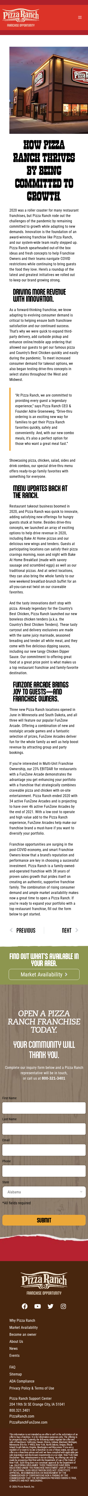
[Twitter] (50, 1306)
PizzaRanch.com (21, 1416)
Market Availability (23, 1327)
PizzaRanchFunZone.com (28, 1422)
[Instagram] (63, 1306)
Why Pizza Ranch (22, 1320)
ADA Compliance (21, 1381)
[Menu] (80, 18)
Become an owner (22, 1334)
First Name (9, 1098)
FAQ (12, 1367)
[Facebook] (25, 1306)
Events (14, 1355)
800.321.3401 (19, 1410)
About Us (16, 1341)
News (13, 1348)
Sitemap (15, 1374)
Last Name (9, 1119)
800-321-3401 (53, 1078)
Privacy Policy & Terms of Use (31, 1388)
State (5, 1182)
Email (6, 1140)
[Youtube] (37, 1306)
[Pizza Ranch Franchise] (22, 17)
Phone (6, 1161)
